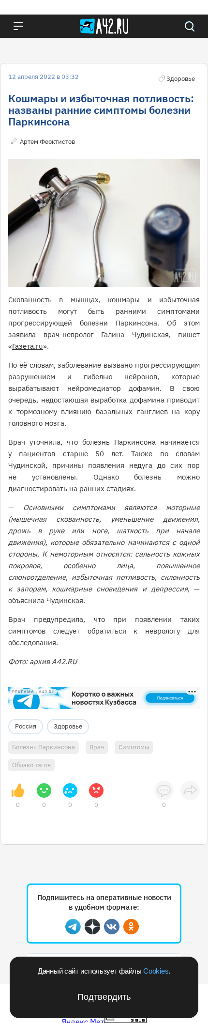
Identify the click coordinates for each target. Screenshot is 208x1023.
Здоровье (68, 726)
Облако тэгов (31, 765)
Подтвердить (104, 997)
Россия (25, 726)
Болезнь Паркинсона (43, 747)
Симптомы (134, 747)
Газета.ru (27, 346)
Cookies (155, 971)
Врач (96, 747)
